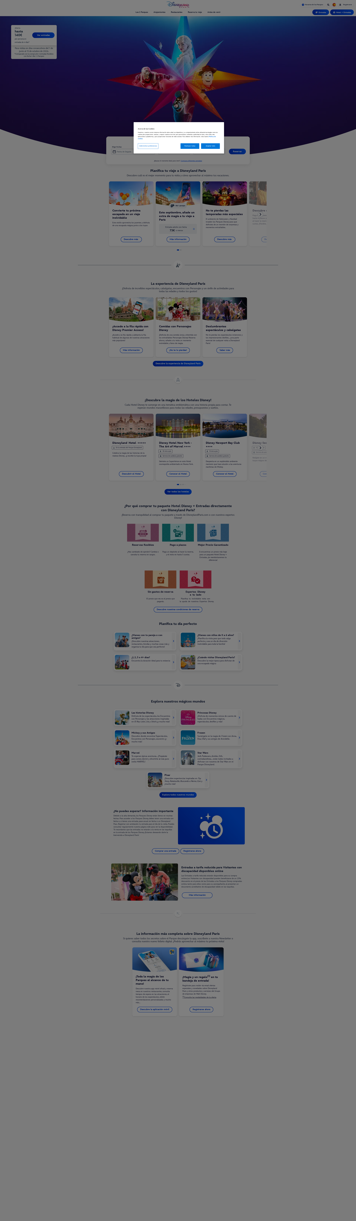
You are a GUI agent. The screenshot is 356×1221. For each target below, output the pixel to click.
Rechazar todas (190, 146)
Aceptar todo (210, 146)
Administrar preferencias (148, 146)
